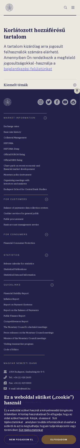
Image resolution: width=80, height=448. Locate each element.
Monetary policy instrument (17, 174)
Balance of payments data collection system (26, 207)
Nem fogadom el (21, 439)
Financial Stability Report (16, 293)
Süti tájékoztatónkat (31, 430)
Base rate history (12, 131)
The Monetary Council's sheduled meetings (25, 327)
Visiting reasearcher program (18, 343)
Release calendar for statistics (19, 263)
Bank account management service (21, 224)
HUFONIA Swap (11, 148)
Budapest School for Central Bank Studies (25, 189)
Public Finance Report (14, 315)
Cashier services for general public (21, 213)
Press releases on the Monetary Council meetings (29, 332)
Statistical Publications (15, 269)
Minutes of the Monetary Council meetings (25, 338)
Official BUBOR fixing (14, 154)
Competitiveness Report (16, 321)
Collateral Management (15, 137)
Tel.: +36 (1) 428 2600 (20, 377)
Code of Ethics (11, 349)
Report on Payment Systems (18, 304)
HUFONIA (8, 143)
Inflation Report (11, 298)
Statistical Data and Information (20, 274)
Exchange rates (11, 126)
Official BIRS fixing (13, 160)
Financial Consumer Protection (19, 243)
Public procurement (13, 219)
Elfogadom (58, 439)
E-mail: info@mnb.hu (19, 388)
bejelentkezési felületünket (28, 69)
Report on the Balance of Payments (21, 310)
